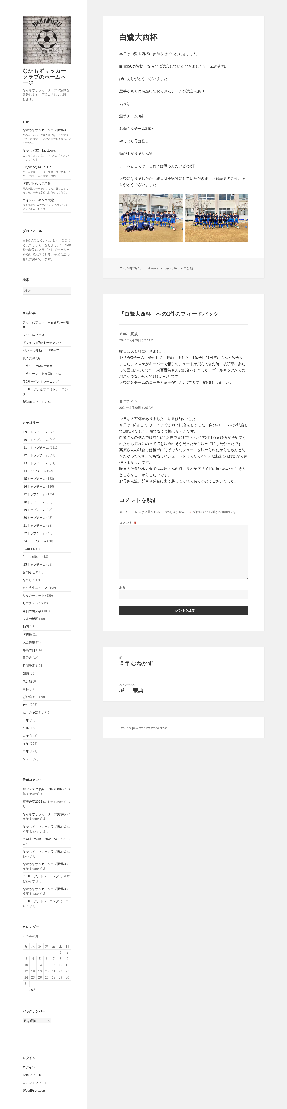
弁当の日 (29, 650)
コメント (127, 523)
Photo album (32, 556)
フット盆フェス (34, 335)
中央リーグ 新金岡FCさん (42, 374)
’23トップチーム (34, 564)
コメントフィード (35, 1083)
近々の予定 (30, 712)
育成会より (30, 697)
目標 (26, 689)
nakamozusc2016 (164, 268)
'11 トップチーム (36, 447)
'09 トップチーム (36, 432)
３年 (26, 736)
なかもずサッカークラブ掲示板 (47, 136)
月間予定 (29, 665)
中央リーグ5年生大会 (38, 366)
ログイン (29, 1067)
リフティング (32, 603)
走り (26, 704)
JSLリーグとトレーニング (41, 381)
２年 (26, 728)
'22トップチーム (34, 533)
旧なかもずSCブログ (47, 171)
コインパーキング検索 (46, 204)
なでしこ (29, 580)
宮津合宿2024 (32, 801)
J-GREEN (29, 549)
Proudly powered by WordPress (143, 728)
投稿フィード (32, 1075)
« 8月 (32, 990)
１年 (26, 720)
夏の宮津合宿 (32, 358)
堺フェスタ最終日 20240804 (42, 789)
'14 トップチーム (34, 471)
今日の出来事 (32, 611)
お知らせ (29, 572)
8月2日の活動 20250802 (41, 350)
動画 (26, 627)
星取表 (27, 658)
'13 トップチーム (36, 463)
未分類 (27, 681)
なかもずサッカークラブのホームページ (44, 76)
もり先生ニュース (35, 588)
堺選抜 (27, 634)
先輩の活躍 (30, 619)
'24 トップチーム (34, 541)
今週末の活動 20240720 (41, 839)
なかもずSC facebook (46, 154)
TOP (26, 122)
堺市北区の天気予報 (47, 187)
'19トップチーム (34, 510)
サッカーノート (34, 595)
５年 (26, 751)
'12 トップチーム (36, 455)
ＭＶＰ (27, 759)
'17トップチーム (34, 494)
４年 (26, 743)
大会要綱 (29, 642)
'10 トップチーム (36, 440)
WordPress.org (34, 1090)
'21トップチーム (34, 525)
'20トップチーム (34, 517)
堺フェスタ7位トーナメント (42, 342)
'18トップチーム (34, 502)
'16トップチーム (34, 486)
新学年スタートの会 (37, 402)
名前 (122, 588)
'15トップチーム (34, 479)
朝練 (26, 673)
